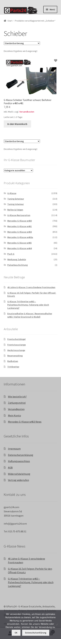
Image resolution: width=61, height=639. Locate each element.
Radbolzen (12, 361)
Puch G (10, 253)
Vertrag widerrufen (18, 480)
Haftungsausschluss (19, 461)
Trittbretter (13, 366)
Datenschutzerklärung (20, 455)
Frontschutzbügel (16, 339)
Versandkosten (26, 111)
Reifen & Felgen (15, 209)
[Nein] (57, 624)
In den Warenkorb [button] (17, 124)
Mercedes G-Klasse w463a (20, 237)
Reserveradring (15, 355)
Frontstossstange (16, 344)
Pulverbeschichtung (17, 264)
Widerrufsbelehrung (19, 473)
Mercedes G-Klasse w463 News (24, 421)
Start (9, 20)
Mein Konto (14, 415)
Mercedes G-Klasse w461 (19, 226)
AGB (10, 467)
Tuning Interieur (15, 204)
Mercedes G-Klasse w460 (19, 220)
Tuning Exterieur (15, 198)
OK (16, 632)
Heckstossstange (16, 350)
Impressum (14, 448)
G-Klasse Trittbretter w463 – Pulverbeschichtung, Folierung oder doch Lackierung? (28, 304)
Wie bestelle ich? (17, 396)
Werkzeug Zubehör (16, 259)
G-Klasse (11, 193)
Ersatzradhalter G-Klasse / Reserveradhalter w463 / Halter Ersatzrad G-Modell (29, 315)
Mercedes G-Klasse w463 (19, 231)
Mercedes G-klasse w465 (19, 242)
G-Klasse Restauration (18, 215)
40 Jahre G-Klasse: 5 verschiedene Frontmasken (31, 287)
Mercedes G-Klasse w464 (19, 248)
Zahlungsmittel (17, 402)
